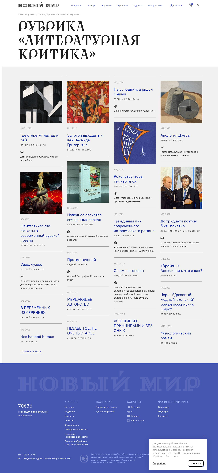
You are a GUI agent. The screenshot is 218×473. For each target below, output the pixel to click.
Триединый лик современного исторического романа (134, 225)
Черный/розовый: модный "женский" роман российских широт (178, 302)
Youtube (135, 416)
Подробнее (159, 463)
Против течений (81, 259)
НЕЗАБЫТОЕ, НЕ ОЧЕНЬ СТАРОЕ (82, 331)
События (69, 420)
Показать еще (30, 351)
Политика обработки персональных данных (76, 443)
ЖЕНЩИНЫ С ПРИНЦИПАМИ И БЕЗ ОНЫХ (133, 325)
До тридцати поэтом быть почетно (179, 223)
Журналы (106, 5)
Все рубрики (155, 5)
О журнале (77, 5)
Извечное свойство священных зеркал (84, 217)
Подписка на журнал (106, 407)
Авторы (92, 5)
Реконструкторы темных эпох (128, 179)
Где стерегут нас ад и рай (39, 138)
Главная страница (27, 14)
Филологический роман (176, 335)
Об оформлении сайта (76, 429)
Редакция (122, 5)
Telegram (135, 407)
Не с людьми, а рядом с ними (133, 92)
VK (132, 411)
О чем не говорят (129, 270)
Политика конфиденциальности (76, 435)
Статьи (41, 14)
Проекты (69, 416)
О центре (163, 411)
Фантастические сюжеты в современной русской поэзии (40, 233)
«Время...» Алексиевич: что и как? (181, 268)
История (69, 407)
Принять (196, 463)
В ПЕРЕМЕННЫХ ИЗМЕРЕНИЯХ (35, 310)
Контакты (163, 416)
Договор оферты (105, 411)
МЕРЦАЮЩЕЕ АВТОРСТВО (79, 302)
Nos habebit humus (37, 336)
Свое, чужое (31, 264)
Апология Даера (175, 135)
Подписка (137, 5)
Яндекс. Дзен (138, 420)
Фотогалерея (72, 425)
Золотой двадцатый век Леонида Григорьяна (85, 140)
